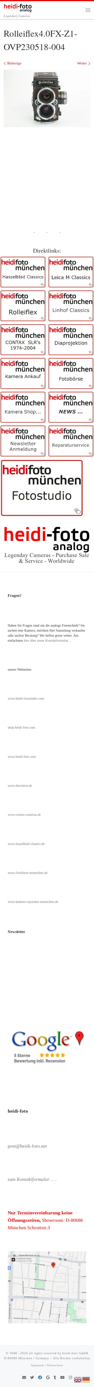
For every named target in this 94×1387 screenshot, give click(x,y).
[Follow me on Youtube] (62, 1378)
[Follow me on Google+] (48, 1378)
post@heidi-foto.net (27, 1146)
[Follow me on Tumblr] (55, 1378)
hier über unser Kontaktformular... (47, 640)
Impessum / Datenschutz (47, 1365)
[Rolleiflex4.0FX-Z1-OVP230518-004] (47, 98)
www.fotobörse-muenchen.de (27, 873)
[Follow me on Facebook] (40, 1378)
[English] (78, 1379)
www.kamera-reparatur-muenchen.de (33, 902)
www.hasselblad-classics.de (26, 844)
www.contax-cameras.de (24, 814)
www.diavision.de (20, 785)
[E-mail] (24, 1378)
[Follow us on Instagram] (70, 1378)
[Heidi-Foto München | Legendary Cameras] (18, 7)
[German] (86, 1379)
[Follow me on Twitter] (32, 1378)
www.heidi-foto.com (22, 757)
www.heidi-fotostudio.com (26, 698)
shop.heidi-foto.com (21, 727)
